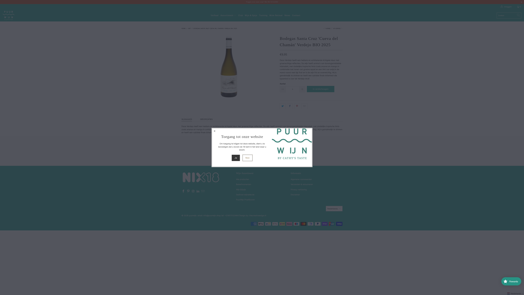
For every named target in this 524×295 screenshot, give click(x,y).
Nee (247, 158)
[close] (214, 131)
